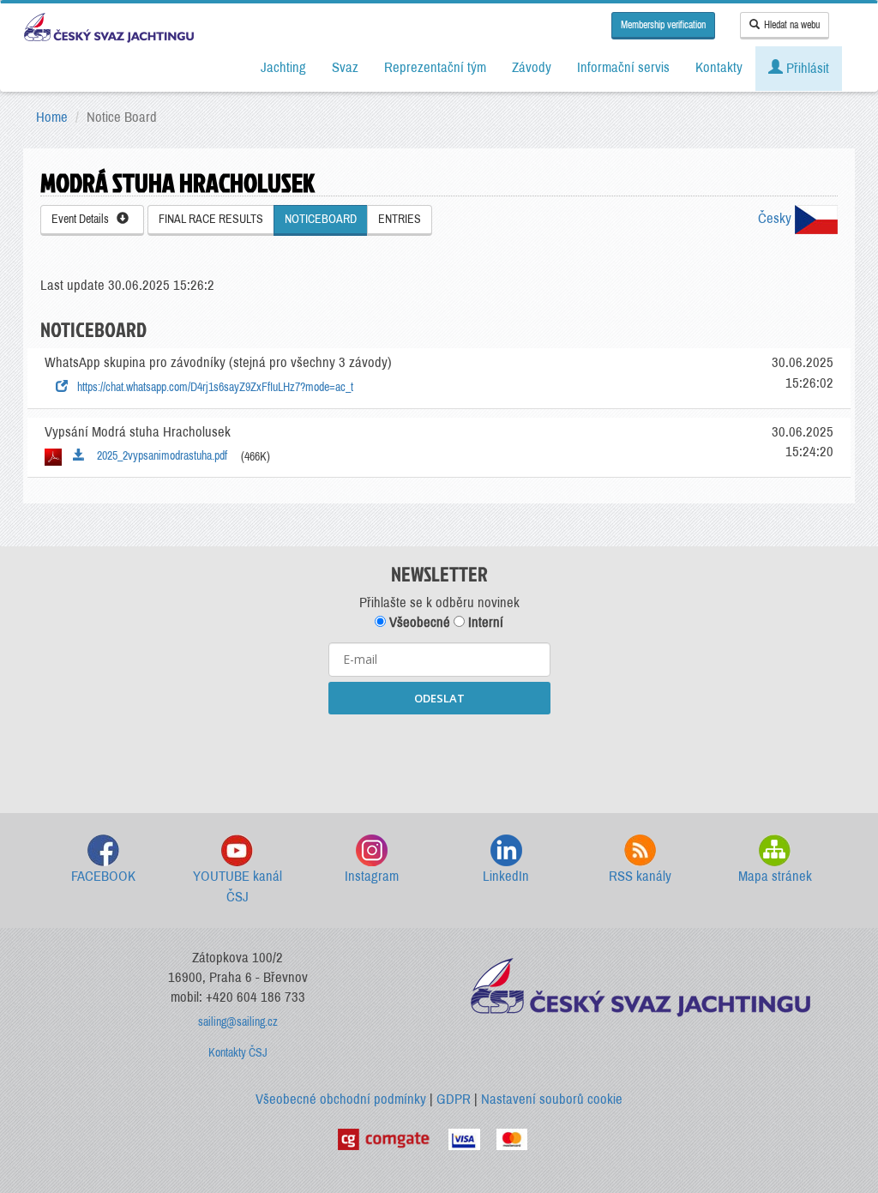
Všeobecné (418, 622)
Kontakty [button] (719, 67)
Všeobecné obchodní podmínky (341, 1099)
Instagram (372, 876)
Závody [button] (531, 67)
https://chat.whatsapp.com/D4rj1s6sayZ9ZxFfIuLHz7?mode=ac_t (212, 387)
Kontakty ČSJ (238, 1052)
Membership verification (663, 25)
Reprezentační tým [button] (435, 67)
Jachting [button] (283, 67)
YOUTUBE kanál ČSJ (237, 886)
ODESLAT (439, 698)
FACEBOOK (103, 876)
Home (52, 117)
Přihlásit (806, 68)
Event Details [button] (84, 219)
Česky (776, 218)
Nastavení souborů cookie (551, 1099)
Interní (484, 622)
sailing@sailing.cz (238, 1021)
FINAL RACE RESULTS (211, 219)
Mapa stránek (775, 876)
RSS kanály (640, 876)
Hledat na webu (792, 25)
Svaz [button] (345, 67)
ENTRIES (399, 219)
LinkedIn (506, 876)
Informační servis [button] (623, 67)
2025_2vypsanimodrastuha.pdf (158, 455)
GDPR (453, 1099)
